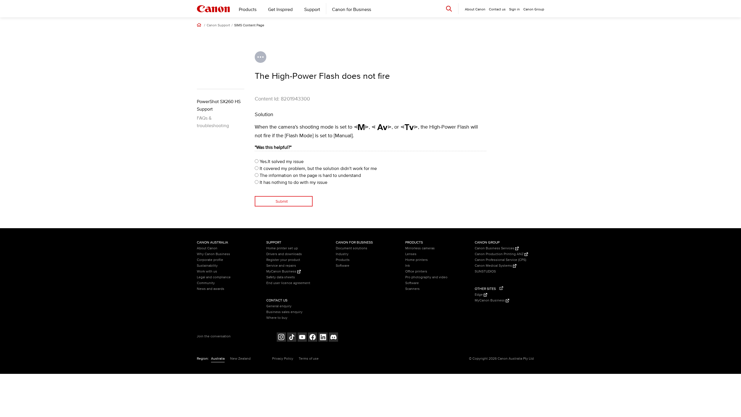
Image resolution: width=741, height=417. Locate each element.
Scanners (412, 289)
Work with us (207, 271)
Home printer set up (282, 248)
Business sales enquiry (284, 312)
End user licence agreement (288, 283)
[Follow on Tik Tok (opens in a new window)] (291, 337)
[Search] (449, 8)
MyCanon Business (281, 271)
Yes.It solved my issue (281, 161)
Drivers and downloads (284, 254)
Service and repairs (281, 266)
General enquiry (278, 306)
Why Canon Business (213, 254)
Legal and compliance (214, 277)
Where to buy (276, 318)
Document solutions (351, 248)
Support (312, 9)
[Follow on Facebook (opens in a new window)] (312, 337)
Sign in (514, 9)
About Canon (207, 248)
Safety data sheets (280, 277)
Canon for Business (351, 9)
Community (206, 283)
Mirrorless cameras (420, 248)
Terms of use (309, 358)
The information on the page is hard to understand (309, 175)
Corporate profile (210, 260)
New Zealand (240, 358)
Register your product (283, 260)
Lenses (411, 254)
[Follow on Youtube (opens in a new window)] (302, 337)
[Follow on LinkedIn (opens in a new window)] (323, 337)
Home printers (416, 260)
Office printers (416, 271)
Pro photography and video (426, 277)
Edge (479, 294)
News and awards (210, 289)
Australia (218, 358)
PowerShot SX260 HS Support (219, 105)
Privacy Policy (282, 358)
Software (342, 266)
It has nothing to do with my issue (292, 182)
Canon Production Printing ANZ (499, 254)
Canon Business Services (495, 248)
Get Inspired (280, 9)
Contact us (497, 9)
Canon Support (218, 25)
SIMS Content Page (249, 25)
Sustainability (207, 266)
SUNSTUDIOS (485, 271)
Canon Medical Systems (494, 266)
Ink (407, 266)
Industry (342, 254)
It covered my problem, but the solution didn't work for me (317, 168)
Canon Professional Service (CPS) (500, 260)
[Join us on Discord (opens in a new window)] (333, 337)
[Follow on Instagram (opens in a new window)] (281, 337)
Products (247, 9)
